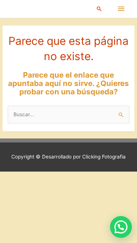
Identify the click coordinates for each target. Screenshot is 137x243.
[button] (99, 8)
